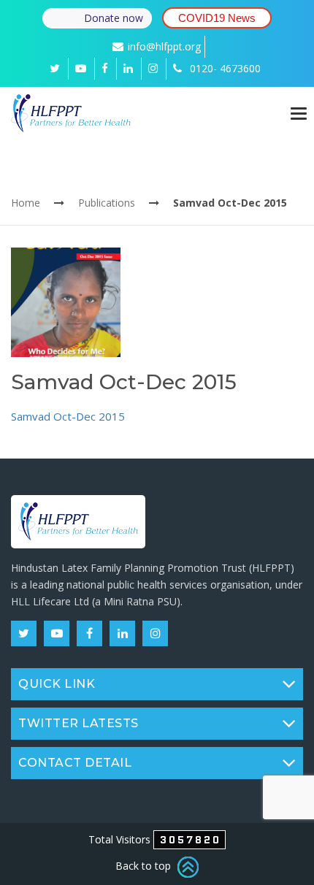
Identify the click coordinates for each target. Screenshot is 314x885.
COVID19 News (217, 18)
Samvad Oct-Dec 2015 (68, 416)
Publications (106, 203)
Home (25, 203)
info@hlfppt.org (164, 46)
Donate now (113, 18)
